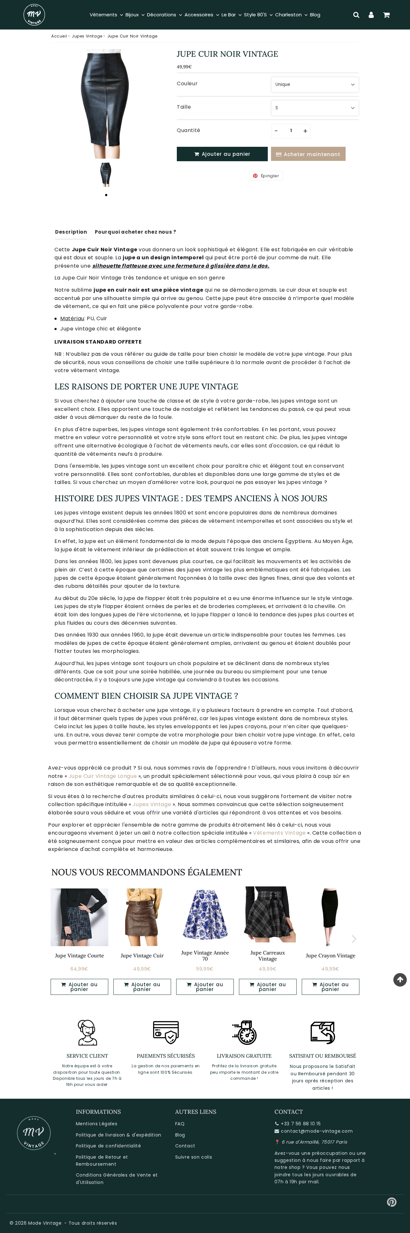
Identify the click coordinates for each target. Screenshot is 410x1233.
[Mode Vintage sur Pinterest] (391, 1204)
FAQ (180, 1124)
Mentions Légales (97, 1124)
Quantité (189, 130)
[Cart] (386, 14)
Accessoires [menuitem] (198, 14)
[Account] (371, 14)
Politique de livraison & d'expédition (118, 1135)
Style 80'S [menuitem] (255, 14)
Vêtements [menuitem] (103, 14)
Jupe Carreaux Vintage (267, 955)
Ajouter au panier (82, 987)
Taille (184, 107)
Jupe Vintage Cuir (142, 955)
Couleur (187, 83)
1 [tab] (106, 195)
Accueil (59, 36)
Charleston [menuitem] (288, 14)
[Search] (356, 14)
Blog (180, 1135)
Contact (185, 1146)
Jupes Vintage (87, 36)
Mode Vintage (45, 1223)
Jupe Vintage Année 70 (205, 955)
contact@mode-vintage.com (317, 1131)
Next (354, 938)
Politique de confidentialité (108, 1146)
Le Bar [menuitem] (229, 14)
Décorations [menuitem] (161, 14)
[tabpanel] (106, 174)
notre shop (288, 1167)
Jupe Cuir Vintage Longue (103, 776)
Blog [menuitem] (315, 14)
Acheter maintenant (312, 154)
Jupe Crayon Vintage (331, 955)
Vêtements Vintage (279, 833)
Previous (55, 938)
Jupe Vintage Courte (79, 955)
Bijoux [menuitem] (132, 14)
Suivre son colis (193, 1157)
